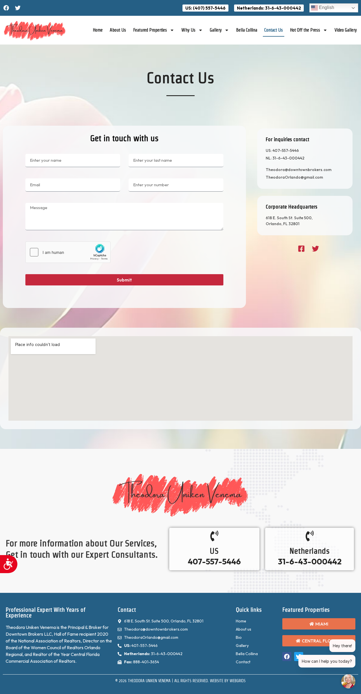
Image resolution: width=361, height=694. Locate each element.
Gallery (216, 30)
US (214, 551)
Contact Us (273, 30)
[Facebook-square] (301, 249)
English (326, 7)
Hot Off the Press (305, 30)
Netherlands (309, 551)
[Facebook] (6, 8)
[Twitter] (17, 8)
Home (98, 30)
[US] (214, 536)
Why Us (188, 30)
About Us (118, 30)
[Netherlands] (309, 536)
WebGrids (238, 681)
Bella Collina (246, 30)
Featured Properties (150, 30)
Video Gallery (345, 30)
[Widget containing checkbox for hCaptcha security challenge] (68, 252)
